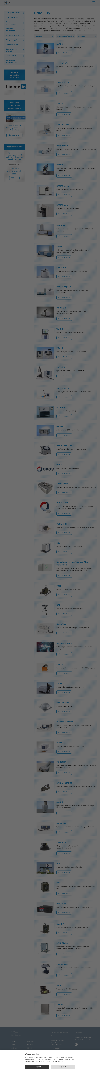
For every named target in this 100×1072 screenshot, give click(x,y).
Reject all (62, 1066)
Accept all (37, 1066)
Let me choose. (58, 1061)
